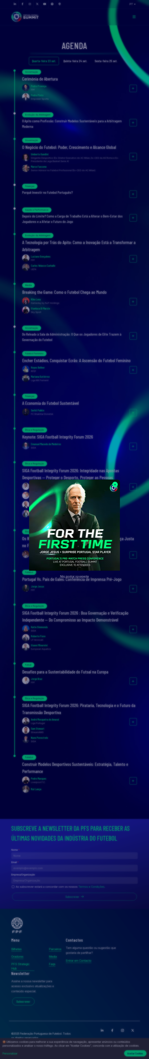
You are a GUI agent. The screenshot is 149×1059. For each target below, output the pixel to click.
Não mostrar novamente (74, 576)
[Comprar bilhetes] (74, 525)
